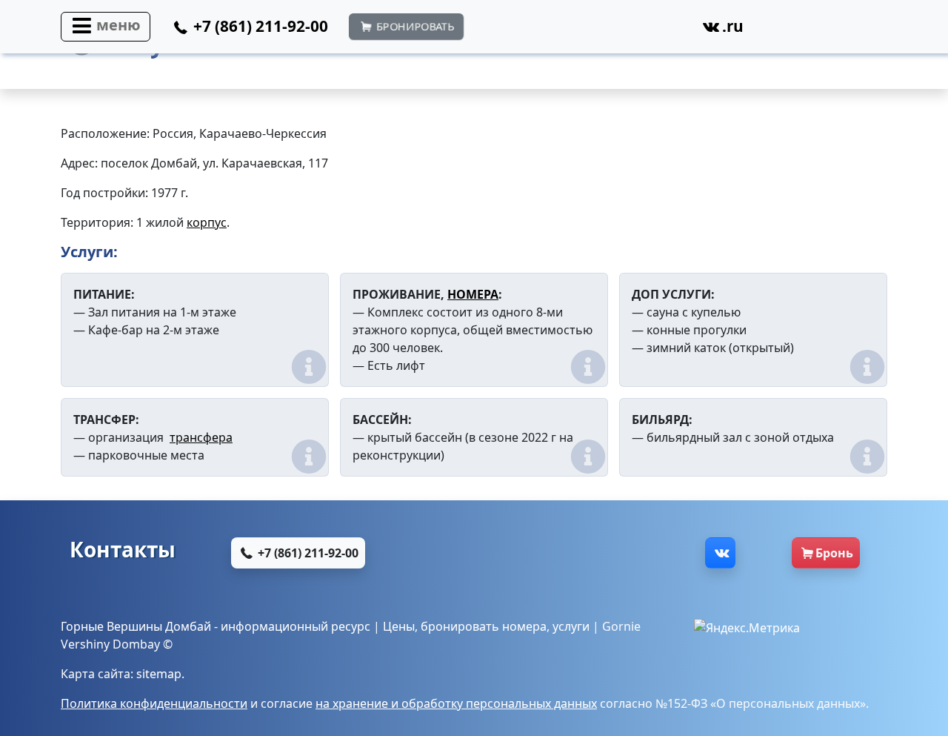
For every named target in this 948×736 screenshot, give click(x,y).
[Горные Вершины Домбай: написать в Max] (555, 30)
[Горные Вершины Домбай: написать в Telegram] (609, 30)
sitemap (158, 674)
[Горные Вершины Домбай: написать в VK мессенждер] (651, 553)
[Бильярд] (844, 151)
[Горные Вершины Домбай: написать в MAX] (510, 553)
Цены (399, 626)
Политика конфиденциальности (154, 703)
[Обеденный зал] (762, 151)
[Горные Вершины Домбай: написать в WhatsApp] (501, 30)
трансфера (201, 437)
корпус (207, 222)
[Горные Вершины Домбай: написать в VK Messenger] (662, 30)
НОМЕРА (472, 294)
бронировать (460, 626)
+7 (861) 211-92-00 (306, 553)
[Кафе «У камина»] (679, 151)
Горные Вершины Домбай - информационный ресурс (215, 626)
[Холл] (596, 151)
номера (524, 626)
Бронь (834, 553)
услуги (571, 626)
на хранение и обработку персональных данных (456, 703)
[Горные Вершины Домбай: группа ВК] (720, 552)
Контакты (123, 549)
